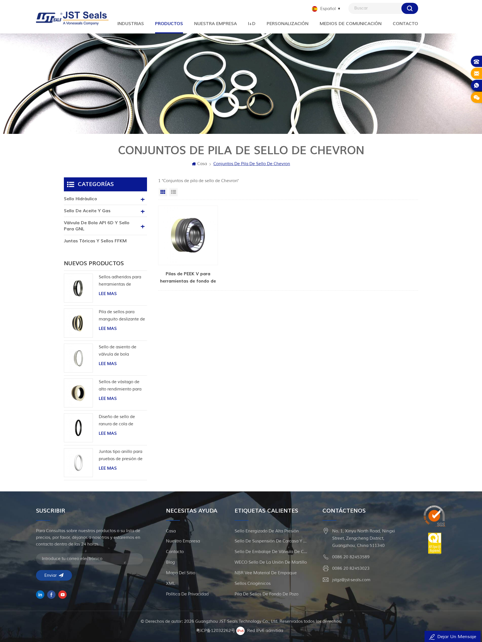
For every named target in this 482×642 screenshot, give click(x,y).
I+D (252, 23)
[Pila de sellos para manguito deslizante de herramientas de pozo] (78, 323)
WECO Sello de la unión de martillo (271, 562)
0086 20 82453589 (351, 557)
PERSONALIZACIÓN (288, 23)
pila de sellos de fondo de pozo (266, 594)
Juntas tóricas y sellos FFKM (95, 241)
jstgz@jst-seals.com (351, 580)
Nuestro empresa (183, 541)
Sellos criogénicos (253, 583)
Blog (170, 562)
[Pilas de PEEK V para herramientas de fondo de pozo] (188, 245)
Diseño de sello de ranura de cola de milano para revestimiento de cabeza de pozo (117, 421)
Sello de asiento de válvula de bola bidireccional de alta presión (119, 351)
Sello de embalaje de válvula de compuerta (271, 551)
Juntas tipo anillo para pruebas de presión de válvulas (121, 456)
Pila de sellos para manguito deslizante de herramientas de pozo (122, 316)
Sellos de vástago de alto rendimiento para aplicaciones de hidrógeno (120, 386)
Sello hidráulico (80, 199)
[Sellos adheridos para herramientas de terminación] (78, 288)
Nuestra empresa (215, 23)
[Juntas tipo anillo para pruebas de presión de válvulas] (78, 462)
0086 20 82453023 (351, 568)
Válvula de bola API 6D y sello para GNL (96, 226)
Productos (169, 23)
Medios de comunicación (351, 23)
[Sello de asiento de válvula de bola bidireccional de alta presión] (78, 358)
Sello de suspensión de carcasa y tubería (271, 541)
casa (171, 531)
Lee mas (108, 293)
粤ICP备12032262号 (215, 630)
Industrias (130, 23)
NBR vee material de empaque (266, 573)
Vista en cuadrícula (163, 192)
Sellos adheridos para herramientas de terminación (120, 281)
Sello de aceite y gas (87, 211)
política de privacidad (187, 594)
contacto (175, 551)
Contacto (405, 23)
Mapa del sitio (180, 573)
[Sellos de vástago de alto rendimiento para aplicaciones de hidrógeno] (78, 393)
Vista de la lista (173, 192)
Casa (202, 163)
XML (170, 583)
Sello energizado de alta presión (267, 531)
